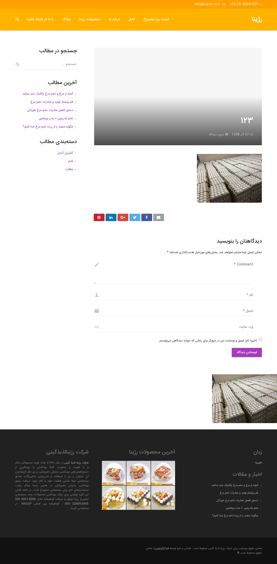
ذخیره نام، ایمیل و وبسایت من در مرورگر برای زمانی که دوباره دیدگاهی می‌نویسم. (208, 340)
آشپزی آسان (65, 153)
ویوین (158, 548)
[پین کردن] (99, 217)
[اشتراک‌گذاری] (146, 217)
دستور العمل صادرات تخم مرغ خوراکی (50, 110)
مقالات (69, 169)
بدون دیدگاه (216, 134)
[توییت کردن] (134, 217)
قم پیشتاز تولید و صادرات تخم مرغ (52, 102)
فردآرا (166, 548)
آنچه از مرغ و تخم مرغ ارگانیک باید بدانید (48, 93)
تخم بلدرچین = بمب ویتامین (56, 118)
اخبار (70, 161)
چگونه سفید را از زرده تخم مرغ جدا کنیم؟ (48, 126)
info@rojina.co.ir (208, 4)
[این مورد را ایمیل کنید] (158, 217)
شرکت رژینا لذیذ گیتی (76, 463)
